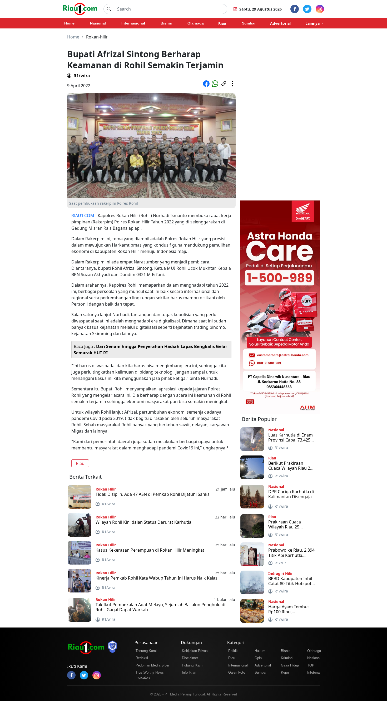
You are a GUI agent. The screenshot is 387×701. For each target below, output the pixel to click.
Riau (80, 463)
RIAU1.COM (82, 215)
